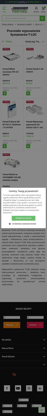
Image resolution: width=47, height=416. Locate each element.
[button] (23, 224)
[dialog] (23, 208)
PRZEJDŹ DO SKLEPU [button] (24, 218)
